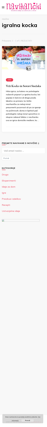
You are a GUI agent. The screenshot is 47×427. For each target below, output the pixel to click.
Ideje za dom (8, 186)
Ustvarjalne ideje (11, 211)
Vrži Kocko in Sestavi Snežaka (23, 86)
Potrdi (6, 158)
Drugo (5, 174)
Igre (9, 80)
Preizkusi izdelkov (11, 198)
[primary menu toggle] (3, 7)
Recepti (6, 205)
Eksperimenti (9, 180)
